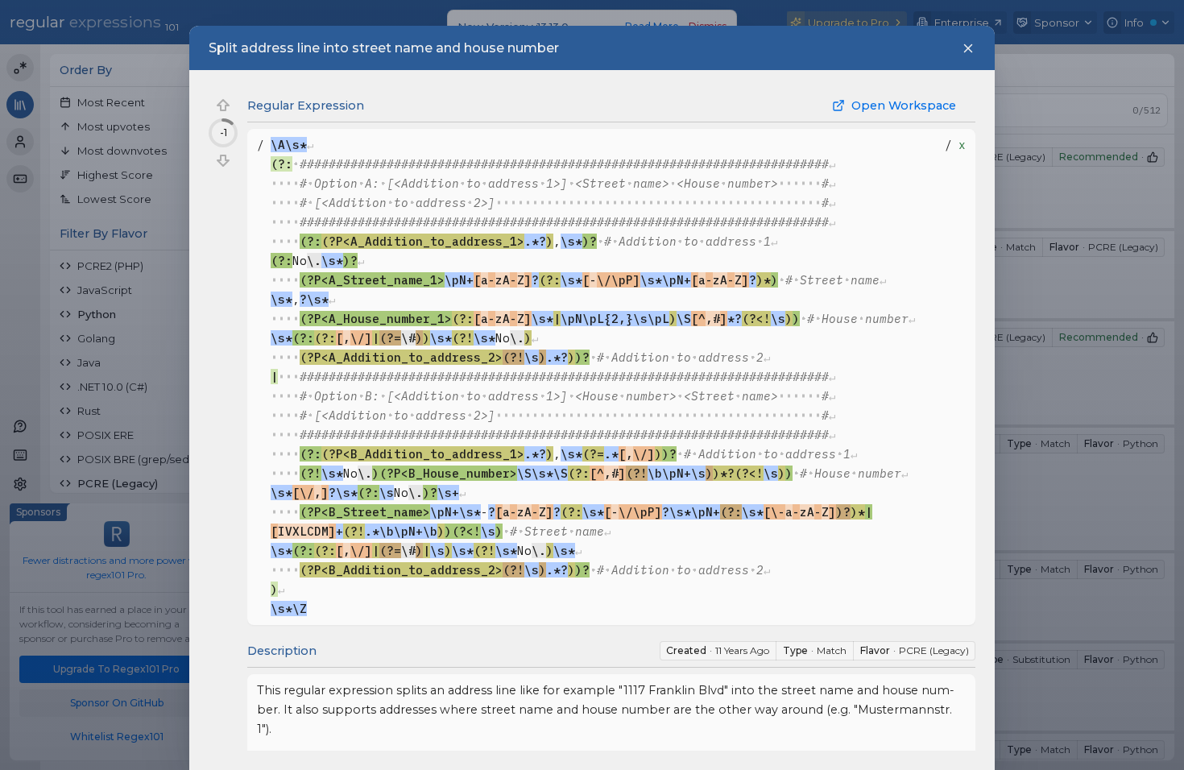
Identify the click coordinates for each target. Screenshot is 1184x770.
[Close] (968, 48)
